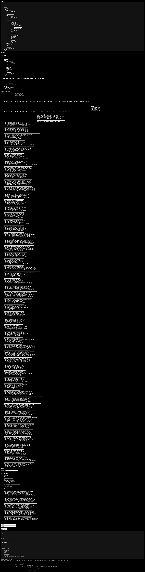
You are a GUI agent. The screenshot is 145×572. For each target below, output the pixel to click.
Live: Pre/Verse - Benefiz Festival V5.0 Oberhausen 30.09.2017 (18, 147)
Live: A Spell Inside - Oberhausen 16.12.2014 (14, 319)
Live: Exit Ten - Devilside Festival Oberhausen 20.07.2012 (17, 444)
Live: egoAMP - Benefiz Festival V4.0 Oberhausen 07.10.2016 (18, 459)
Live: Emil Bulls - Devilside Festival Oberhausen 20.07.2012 (17, 437)
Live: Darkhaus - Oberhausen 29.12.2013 (13, 364)
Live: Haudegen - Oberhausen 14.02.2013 (13, 383)
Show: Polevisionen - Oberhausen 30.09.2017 (47, 115)
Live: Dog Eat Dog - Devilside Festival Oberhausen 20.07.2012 (18, 439)
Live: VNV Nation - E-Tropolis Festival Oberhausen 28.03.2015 (18, 282)
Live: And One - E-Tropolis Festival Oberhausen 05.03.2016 (17, 233)
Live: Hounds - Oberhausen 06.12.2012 (13, 387)
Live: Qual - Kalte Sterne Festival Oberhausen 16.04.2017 (17, 167)
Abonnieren (4, 529)
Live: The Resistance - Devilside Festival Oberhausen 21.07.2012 (19, 424)
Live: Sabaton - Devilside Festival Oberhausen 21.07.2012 (17, 409)
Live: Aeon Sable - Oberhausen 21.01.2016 (14, 255)
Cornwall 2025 (17, 28)
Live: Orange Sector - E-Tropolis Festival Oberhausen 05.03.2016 (19, 248)
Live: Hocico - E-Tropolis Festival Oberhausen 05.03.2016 (17, 235)
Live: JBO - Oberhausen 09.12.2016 (12, 205)
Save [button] (39, 568)
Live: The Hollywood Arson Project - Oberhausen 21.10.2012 (18, 391)
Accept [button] (17, 566)
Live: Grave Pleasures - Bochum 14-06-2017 (14, 156)
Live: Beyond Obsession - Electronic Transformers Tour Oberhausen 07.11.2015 (22, 271)
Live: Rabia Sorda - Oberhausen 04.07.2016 (14, 222)
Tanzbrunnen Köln (8, 486)
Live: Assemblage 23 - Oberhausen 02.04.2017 (15, 175)
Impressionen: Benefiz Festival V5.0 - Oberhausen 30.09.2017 (51, 120)
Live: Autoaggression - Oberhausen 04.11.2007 (15, 372)
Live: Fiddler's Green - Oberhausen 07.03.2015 (14, 302)
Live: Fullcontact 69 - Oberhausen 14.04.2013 (14, 377)
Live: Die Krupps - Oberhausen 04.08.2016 (14, 449)
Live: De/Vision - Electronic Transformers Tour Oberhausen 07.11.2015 (20, 267)
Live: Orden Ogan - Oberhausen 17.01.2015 (14, 313)
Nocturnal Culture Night (9, 480)
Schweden (13, 36)
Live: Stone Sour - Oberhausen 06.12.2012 (14, 385)
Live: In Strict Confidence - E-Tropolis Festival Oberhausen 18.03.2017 (20, 190)
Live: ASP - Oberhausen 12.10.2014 (12, 335)
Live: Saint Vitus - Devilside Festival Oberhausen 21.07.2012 (18, 419)
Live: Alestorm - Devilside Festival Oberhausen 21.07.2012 (17, 420)
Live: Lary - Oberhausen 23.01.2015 (12, 308)
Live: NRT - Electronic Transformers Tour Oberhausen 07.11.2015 (19, 272)
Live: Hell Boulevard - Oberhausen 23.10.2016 (14, 220)
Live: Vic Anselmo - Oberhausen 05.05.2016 (14, 225)
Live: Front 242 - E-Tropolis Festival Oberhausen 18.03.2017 (18, 179)
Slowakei (13, 38)
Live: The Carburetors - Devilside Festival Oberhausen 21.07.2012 (19, 414)
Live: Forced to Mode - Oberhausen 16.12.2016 (15, 202)
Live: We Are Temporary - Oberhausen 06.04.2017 (15, 174)
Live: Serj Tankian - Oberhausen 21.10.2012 (14, 388)
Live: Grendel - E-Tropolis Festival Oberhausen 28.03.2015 (17, 292)
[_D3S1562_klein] (19, 101)
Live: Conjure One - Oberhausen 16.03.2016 (14, 232)
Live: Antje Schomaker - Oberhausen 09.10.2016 (15, 465)
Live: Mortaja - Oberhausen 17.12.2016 (13, 201)
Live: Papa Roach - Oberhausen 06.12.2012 (14, 386)
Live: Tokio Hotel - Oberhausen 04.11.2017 (13, 137)
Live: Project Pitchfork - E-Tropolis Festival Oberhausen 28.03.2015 (19, 285)
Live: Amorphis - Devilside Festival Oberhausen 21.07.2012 (17, 411)
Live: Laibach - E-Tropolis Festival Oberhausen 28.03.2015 (17, 287)
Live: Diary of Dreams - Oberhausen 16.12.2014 (15, 318)
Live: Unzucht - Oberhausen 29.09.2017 (13, 151)
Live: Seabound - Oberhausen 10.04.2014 (13, 340)
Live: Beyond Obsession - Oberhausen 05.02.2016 (15, 252)
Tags (5, 50)
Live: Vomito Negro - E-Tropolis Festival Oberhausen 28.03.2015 (18, 296)
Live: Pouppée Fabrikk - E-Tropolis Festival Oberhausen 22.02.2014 (19, 351)
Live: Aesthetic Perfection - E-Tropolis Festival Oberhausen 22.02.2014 (20, 354)
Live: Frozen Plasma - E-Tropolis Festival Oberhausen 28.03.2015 (19, 288)
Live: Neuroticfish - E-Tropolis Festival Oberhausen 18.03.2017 (18, 180)
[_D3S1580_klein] (84, 101)
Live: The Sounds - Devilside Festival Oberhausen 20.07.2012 (18, 433)
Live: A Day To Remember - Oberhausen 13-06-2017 (16, 159)
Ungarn (12, 42)
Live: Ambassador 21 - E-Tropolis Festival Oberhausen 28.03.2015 (19, 294)
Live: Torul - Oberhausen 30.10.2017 (12, 141)
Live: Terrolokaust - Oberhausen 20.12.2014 (14, 317)
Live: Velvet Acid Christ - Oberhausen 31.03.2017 (15, 176)
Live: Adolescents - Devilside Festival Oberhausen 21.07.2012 (18, 421)
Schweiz (13, 37)
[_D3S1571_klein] (52, 101)
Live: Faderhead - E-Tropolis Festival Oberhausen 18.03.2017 (18, 182)
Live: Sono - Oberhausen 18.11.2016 (12, 208)
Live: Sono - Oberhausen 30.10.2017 (12, 138)
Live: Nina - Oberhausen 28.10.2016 (12, 216)
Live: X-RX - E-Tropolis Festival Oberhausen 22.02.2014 (17, 359)
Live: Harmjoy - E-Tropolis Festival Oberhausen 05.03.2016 (17, 246)
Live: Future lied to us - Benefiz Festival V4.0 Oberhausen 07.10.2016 (20, 460)
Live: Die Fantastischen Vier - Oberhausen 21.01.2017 (16, 197)
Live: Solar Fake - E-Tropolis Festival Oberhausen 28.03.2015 (18, 286)
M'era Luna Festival (8, 482)
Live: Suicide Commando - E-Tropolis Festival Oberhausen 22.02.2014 (20, 346)
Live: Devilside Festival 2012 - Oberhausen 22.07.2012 (16, 129)
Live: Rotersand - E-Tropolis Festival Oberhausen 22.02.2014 (18, 348)
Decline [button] (23, 566)
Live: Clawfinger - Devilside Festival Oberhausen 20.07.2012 (18, 431)
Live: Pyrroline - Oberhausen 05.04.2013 (13, 380)
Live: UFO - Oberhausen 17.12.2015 (12, 259)
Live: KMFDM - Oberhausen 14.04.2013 (13, 374)
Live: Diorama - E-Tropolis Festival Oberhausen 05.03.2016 (17, 236)
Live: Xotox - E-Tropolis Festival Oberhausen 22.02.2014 (17, 358)
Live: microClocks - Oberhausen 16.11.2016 (14, 212)
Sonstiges (13, 18)
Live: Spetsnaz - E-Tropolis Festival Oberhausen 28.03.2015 (17, 295)
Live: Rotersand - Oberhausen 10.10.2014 (13, 337)
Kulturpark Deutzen (8, 478)
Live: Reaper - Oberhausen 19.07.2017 (13, 154)
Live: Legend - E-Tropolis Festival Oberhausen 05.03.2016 (17, 239)
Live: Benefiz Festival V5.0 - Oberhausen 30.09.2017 (49, 118)
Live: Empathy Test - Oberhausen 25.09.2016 (14, 456)
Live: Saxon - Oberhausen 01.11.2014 (12, 330)
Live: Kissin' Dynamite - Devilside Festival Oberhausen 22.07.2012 (19, 404)
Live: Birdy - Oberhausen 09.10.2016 (12, 466)
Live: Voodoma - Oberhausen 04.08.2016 (13, 447)
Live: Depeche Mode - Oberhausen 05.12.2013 (15, 366)
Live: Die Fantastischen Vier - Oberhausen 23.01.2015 (16, 307)
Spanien (13, 40)
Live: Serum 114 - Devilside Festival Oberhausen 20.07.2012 (18, 438)
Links (2, 537)
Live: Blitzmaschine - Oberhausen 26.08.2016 (14, 451)
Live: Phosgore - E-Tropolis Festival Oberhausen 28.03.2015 (18, 298)
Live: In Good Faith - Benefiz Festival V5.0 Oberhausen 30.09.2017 (19, 146)
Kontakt (2, 538)
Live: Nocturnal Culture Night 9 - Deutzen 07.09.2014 (16, 127)
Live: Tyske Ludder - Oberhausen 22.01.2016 (14, 253)
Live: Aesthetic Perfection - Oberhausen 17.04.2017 (15, 161)
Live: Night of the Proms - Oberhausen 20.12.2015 (15, 256)
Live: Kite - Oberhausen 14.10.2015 (12, 278)
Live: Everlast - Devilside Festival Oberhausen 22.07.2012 (17, 400)
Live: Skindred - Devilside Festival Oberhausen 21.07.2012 (17, 416)
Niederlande (13, 33)
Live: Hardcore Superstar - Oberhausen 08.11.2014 (15, 328)
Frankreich (13, 23)
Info (1, 536)
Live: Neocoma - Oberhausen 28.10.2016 (13, 217)
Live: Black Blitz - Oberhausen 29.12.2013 (13, 363)
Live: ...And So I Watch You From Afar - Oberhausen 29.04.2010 (18, 373)
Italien (12, 31)
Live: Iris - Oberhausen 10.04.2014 (12, 341)
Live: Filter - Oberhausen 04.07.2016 (12, 221)
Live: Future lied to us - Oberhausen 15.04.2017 (15, 170)
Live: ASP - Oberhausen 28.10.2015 (12, 275)
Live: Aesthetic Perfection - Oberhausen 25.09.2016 (15, 457)
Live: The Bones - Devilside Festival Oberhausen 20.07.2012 (18, 434)
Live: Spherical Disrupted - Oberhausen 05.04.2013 (16, 381)
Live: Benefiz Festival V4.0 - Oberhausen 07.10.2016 (16, 135)
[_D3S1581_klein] (8, 111)
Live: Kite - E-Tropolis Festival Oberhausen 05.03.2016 (16, 247)
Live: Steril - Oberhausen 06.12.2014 (12, 325)
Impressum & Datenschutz (7, 539)
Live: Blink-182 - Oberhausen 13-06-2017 (13, 157)
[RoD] (11, 468)
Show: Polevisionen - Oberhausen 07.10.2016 (47, 117)
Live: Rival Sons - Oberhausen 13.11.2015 (13, 266)
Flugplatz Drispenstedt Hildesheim (12, 484)
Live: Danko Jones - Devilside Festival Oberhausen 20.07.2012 (18, 429)
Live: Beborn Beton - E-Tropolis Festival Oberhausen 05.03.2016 (18, 243)
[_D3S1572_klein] (63, 101)
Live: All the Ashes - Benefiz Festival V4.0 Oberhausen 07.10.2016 (19, 462)
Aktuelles (6, 8)
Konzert (6, 86)
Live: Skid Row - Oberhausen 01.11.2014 (13, 331)
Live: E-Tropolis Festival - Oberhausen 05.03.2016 (15, 123)
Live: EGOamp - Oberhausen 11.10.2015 (13, 280)
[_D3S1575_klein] (74, 101)
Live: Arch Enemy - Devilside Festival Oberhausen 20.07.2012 (18, 432)
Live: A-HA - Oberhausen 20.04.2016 (12, 226)
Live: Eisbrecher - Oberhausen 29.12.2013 (13, 365)
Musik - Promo (10, 14)
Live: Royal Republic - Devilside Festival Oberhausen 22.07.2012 (19, 393)
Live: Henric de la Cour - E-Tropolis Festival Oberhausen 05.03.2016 (19, 249)
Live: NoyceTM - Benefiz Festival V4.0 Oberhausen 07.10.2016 (18, 463)
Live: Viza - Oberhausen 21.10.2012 (12, 390)
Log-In (2, 544)
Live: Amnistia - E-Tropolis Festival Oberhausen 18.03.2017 (17, 195)
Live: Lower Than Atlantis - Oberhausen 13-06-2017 (16, 160)
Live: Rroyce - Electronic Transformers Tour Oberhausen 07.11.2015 (19, 269)
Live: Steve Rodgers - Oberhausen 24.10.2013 (14, 368)
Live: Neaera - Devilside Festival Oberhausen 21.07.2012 (17, 418)
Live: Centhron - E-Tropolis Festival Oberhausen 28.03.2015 (17, 299)
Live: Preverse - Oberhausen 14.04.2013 (13, 376)
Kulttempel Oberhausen (9, 87)
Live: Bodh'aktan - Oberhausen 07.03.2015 (14, 304)
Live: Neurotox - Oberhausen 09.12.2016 (13, 206)
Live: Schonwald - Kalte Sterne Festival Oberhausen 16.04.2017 (18, 168)
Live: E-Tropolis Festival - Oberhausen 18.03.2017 (15, 122)
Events (8, 15)
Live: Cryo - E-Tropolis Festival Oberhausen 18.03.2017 (16, 192)
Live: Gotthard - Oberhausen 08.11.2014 (13, 327)
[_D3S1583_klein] (30, 111)
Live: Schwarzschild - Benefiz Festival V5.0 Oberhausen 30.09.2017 (19, 144)
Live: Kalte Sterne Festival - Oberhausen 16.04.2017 (49, 121)
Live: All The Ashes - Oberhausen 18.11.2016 (14, 209)
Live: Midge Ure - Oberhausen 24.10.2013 (13, 367)
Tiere (8, 45)
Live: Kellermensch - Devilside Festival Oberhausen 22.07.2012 (18, 405)
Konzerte (13, 12)
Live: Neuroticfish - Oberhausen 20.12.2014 (14, 315)
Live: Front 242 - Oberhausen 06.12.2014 (13, 324)
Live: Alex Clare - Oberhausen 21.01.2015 (13, 309)
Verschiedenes (10, 48)
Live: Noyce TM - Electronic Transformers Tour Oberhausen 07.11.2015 (20, 268)
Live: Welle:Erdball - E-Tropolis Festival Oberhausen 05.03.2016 (18, 240)
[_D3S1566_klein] (41, 101)
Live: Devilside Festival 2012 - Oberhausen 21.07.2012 (16, 130)
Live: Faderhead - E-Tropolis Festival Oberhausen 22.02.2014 (18, 357)
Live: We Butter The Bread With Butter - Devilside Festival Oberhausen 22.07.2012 (22, 403)
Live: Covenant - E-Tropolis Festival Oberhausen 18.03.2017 (18, 181)
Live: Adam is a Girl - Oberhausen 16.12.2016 (14, 203)
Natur (8, 43)
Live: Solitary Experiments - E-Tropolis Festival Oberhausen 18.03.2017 (20, 188)
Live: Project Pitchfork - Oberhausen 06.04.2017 (15, 173)
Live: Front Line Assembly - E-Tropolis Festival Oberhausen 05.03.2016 (20, 238)
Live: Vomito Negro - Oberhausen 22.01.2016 (14, 254)
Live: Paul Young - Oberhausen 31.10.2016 (14, 213)
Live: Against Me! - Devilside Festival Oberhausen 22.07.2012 (18, 399)
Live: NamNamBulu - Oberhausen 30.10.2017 (14, 140)
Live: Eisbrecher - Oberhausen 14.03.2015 (13, 300)
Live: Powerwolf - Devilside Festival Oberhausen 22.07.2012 (18, 397)
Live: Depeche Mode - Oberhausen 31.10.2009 (15, 370)
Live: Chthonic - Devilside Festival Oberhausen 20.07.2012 (17, 442)
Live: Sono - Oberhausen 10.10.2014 (12, 338)
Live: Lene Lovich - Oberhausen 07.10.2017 (14, 143)
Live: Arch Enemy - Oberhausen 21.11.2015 (14, 261)
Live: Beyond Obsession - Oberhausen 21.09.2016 (15, 453)
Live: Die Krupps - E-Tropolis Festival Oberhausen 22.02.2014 (18, 345)
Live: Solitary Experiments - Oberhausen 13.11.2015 (16, 263)
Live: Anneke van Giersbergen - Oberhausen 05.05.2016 (17, 223)
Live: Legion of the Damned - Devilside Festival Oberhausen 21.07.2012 (20, 417)
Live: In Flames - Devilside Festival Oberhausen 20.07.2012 (17, 427)
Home (5, 7)
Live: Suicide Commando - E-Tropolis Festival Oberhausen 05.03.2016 (20, 234)
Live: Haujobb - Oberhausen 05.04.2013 (13, 378)
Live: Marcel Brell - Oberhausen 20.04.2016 (14, 227)
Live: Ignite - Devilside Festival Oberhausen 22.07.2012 (16, 392)
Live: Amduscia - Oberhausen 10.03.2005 (13, 446)
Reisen (9, 20)
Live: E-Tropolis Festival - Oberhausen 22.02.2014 (15, 128)
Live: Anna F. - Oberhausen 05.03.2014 (13, 344)
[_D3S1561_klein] (8, 101)
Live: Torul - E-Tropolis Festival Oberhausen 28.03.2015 (16, 293)
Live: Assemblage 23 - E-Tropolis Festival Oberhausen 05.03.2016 (19, 245)
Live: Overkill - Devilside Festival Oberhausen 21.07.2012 (17, 412)
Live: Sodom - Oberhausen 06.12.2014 (13, 321)
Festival (6, 476)
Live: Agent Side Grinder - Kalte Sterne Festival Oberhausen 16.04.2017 (20, 164)
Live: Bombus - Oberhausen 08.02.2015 (13, 306)
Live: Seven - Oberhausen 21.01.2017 (12, 196)
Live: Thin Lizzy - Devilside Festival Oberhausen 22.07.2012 (17, 394)
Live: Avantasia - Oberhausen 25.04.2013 (13, 371)
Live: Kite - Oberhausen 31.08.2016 (12, 452)
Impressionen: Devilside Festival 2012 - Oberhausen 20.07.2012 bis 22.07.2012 (22, 133)
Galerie (5, 9)
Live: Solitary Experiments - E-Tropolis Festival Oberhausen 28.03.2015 (20, 291)
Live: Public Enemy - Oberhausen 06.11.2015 (14, 274)
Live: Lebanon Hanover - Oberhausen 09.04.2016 (15, 228)
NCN (5, 479)
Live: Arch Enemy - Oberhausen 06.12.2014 (14, 320)
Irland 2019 (16, 30)
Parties (12, 16)
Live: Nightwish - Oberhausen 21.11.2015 (13, 260)
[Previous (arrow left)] (92, 106)
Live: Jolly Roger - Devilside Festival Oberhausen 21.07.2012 (18, 426)
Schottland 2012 (18, 25)
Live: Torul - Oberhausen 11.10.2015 (12, 279)
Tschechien (13, 41)
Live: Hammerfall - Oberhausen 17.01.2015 (14, 312)
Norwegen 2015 (17, 35)
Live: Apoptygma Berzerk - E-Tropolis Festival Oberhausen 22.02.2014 (20, 347)
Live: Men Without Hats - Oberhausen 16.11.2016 (15, 210)
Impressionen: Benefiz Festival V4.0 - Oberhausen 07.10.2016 (18, 134)
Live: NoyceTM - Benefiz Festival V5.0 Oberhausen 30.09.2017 (18, 149)
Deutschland (14, 22)
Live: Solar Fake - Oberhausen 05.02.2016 (13, 251)
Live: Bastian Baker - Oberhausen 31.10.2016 (14, 214)
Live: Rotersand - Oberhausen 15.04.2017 (13, 169)
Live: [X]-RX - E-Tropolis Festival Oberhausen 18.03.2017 (17, 184)
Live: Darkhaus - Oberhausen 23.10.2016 (13, 219)
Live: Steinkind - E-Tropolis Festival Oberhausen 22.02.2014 (17, 360)
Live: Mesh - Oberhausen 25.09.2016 (12, 458)
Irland (12, 29)
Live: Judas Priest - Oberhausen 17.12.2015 (14, 258)
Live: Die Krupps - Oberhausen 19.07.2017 (14, 153)
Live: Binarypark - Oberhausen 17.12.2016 (13, 200)
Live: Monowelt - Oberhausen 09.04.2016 (13, 230)
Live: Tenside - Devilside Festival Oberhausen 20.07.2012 (17, 445)
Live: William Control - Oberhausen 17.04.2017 (14, 162)
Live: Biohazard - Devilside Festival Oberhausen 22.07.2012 (17, 398)
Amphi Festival (7, 485)
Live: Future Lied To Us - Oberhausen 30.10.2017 (15, 142)
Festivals (13, 11)
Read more (140, 563)
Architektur (9, 44)
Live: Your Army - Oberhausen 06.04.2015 (13, 281)
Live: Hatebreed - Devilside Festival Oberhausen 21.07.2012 (18, 407)
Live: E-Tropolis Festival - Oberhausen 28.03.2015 (15, 126)
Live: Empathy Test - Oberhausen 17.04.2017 (14, 163)
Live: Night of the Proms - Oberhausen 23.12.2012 (15, 384)
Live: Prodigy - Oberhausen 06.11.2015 (13, 273)
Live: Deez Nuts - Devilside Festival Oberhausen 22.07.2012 (18, 401)
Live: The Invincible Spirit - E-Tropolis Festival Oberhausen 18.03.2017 (20, 189)
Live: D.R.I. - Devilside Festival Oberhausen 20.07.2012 (16, 440)
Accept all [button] (4, 563)
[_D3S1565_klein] (30, 101)
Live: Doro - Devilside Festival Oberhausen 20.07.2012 (16, 430)
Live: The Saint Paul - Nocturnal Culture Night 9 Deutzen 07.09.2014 (19, 339)
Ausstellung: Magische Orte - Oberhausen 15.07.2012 (49, 114)
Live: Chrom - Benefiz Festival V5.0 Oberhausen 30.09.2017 (17, 148)
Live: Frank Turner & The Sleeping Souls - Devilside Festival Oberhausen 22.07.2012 (23, 396)
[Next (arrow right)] (93, 106)
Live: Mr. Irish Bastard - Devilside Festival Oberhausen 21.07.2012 (19, 423)
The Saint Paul (7, 88)
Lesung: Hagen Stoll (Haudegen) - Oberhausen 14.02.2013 (50, 116)
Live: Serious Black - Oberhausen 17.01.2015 (14, 314)
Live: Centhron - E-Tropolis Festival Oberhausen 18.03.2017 (17, 193)
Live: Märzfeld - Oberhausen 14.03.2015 (13, 301)
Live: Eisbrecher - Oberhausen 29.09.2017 (13, 150)
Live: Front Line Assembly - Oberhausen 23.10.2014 (16, 333)
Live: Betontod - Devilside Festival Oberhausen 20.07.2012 (17, 436)
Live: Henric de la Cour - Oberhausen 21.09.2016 (15, 455)
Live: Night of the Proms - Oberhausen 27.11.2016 (15, 207)
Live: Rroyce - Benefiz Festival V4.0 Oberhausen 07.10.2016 (18, 464)
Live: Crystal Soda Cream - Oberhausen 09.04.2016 (16, 229)
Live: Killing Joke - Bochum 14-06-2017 (13, 155)
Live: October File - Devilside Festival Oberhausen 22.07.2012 (18, 406)
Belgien (12, 21)
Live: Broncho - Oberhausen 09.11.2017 (13, 136)
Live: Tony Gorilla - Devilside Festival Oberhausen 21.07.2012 (18, 425)
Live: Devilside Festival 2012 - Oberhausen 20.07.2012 (16, 131)
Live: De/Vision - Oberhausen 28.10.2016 (13, 215)
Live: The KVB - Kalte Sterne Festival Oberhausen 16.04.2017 (18, 166)
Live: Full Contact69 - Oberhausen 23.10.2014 (14, 334)
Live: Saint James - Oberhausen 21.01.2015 (14, 311)
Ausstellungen (14, 17)
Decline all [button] (11, 563)
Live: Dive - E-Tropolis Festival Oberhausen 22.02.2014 (16, 353)
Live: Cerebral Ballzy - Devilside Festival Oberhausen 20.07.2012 (19, 443)
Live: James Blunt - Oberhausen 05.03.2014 (14, 342)
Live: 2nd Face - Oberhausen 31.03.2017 (13, 177)
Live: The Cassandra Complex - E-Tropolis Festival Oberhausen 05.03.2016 (21, 242)
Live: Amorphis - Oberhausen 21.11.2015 (13, 262)
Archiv (5, 49)
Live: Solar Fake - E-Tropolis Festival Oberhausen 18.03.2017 (18, 186)
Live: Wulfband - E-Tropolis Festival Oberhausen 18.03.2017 (18, 194)
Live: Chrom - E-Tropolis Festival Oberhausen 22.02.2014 (17, 361)
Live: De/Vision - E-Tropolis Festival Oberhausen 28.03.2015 (18, 284)
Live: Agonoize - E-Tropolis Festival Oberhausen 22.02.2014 (17, 352)
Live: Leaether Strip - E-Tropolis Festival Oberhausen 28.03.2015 (19, 289)
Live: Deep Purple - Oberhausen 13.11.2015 (14, 265)
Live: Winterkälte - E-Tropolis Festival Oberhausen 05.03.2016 (18, 241)
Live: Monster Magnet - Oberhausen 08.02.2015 (15, 305)
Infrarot (9, 47)
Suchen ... (3, 470)
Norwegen (13, 34)
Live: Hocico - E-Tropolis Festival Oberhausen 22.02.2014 (17, 350)
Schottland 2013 (18, 27)
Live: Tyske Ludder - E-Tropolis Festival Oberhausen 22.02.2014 (18, 355)
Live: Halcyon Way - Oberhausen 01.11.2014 (14, 332)
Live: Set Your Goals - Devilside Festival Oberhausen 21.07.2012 (19, 413)
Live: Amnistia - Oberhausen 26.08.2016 (13, 450)
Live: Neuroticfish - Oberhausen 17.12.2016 (14, 199)
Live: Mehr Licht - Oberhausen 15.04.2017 (13, 172)
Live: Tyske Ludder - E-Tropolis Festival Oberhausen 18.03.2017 (18, 187)
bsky (2, 1)
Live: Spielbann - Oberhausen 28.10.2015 (13, 276)
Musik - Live (10, 10)
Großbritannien (14, 24)
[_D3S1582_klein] (19, 111)
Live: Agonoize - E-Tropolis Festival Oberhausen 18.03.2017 (17, 183)
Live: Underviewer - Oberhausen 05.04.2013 (14, 379)
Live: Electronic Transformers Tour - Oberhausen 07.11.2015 (17, 124)
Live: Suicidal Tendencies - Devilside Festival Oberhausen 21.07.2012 (20, 410)
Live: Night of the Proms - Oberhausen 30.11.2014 (15, 326)
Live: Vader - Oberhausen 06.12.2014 (12, 322)
